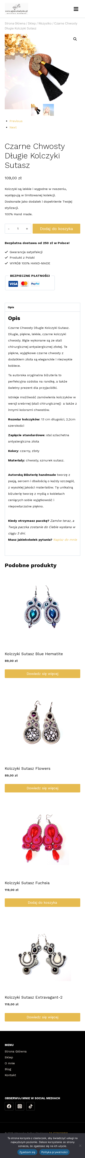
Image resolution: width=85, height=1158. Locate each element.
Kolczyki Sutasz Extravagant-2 (33, 997)
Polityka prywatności (54, 1152)
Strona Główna (16, 1051)
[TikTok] (30, 1106)
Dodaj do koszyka (56, 228)
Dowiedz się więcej (42, 674)
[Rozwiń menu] (76, 9)
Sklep (9, 1057)
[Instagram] (19, 1106)
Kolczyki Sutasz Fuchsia (27, 882)
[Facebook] (9, 1106)
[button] (75, 39)
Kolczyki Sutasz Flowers (27, 768)
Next (13, 127)
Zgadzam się (27, 1152)
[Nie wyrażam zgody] (80, 1146)
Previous (16, 121)
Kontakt (10, 1075)
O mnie (10, 1063)
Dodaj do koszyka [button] (42, 902)
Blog (8, 1069)
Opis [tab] (11, 307)
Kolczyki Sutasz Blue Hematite (34, 653)
